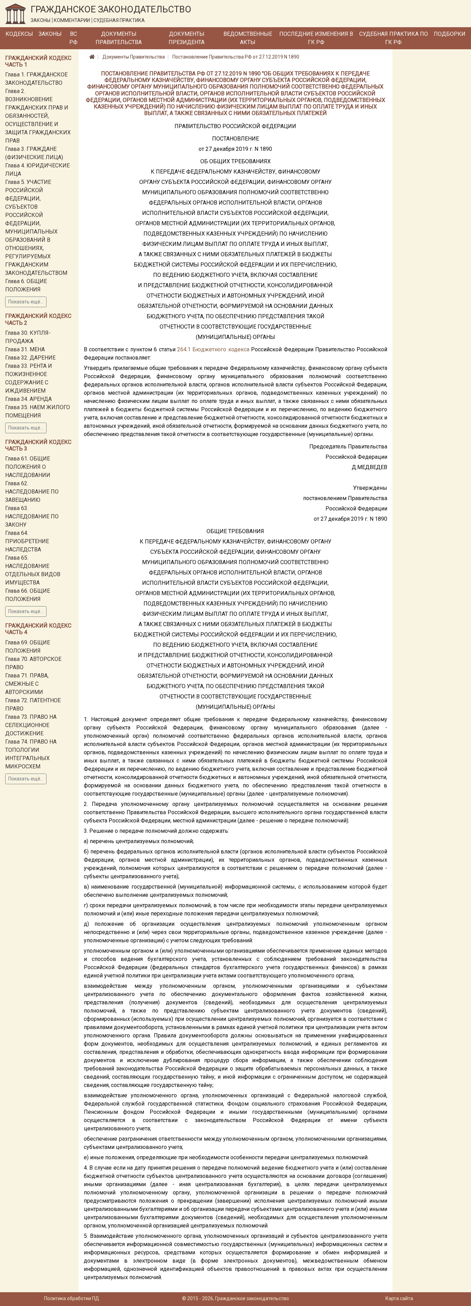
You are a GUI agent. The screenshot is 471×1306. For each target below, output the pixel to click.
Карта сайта (399, 1298)
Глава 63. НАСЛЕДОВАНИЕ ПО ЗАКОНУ (32, 516)
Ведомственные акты (247, 38)
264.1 (184, 349)
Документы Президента (186, 38)
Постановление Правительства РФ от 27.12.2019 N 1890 (235, 57)
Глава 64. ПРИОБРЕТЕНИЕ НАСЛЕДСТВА (27, 541)
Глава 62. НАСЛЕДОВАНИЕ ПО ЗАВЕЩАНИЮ (32, 491)
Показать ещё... (25, 301)
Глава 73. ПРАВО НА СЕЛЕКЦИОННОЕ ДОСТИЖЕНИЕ (31, 725)
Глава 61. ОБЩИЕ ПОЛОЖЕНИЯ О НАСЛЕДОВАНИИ (27, 466)
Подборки (449, 34)
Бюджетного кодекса (220, 349)
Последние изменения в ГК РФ (316, 38)
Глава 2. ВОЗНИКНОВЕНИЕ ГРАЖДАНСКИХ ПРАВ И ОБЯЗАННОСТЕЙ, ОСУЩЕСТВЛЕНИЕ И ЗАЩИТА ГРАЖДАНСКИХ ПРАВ (38, 116)
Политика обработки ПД (71, 1298)
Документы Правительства (119, 38)
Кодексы (19, 34)
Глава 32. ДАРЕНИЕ (30, 357)
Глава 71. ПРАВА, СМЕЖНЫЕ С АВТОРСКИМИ (27, 683)
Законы (50, 34)
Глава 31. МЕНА (25, 349)
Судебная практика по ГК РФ (393, 38)
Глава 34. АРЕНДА (28, 399)
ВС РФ (73, 38)
